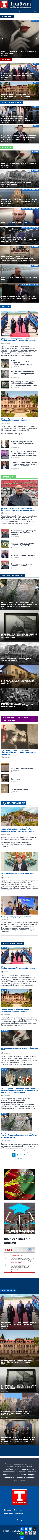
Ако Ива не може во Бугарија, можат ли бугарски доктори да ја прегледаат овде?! (18, 509)
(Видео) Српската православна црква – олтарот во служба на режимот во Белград (18, 340)
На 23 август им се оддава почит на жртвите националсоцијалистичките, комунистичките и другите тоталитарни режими (19, 1090)
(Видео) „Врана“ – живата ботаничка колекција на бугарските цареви (16, 420)
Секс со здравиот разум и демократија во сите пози (19, 1049)
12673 (19, 1159)
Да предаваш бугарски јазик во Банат (16, 917)
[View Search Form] (35, 11)
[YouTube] (21, 1520)
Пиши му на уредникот (13, 1513)
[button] (2, 38)
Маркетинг (18, 1510)
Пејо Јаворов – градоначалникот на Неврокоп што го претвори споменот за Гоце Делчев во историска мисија (19, 1135)
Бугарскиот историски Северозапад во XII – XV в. (18, 874)
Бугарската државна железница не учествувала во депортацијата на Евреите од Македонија (19, 752)
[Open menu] (19, 10)
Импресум (8, 1510)
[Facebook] (17, 1520)
